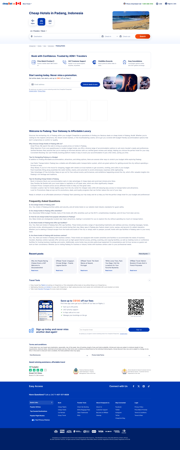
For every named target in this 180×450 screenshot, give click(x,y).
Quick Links (34, 402)
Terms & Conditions (140, 412)
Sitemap (98, 415)
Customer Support (102, 410)
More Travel (26, 4)
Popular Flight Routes (37, 415)
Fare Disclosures (35, 355)
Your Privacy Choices (42, 420)
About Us (99, 407)
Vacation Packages (44, 289)
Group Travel (62, 415)
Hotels (39, 46)
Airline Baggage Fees (83, 410)
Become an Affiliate (102, 412)
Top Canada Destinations (38, 411)
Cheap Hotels (62, 410)
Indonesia (51, 46)
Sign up (139, 330)
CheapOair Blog (120, 418)
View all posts (143, 253)
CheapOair (32, 46)
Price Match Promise (141, 410)
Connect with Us (118, 386)
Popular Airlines (35, 407)
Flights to (44, 285)
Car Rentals (61, 412)
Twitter (117, 410)
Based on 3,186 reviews (36, 374)
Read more (34, 270)
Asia (44, 46)
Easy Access (36, 386)
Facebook (118, 407)
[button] (138, 4)
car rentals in (48, 287)
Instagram (118, 412)
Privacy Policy (41, 91)
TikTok (117, 415)
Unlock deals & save (90, 84)
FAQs (78, 415)
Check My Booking (83, 407)
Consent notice (33, 91)
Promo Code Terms (98, 355)
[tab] (33, 22)
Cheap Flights (62, 407)
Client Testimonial (82, 412)
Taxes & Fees (139, 415)
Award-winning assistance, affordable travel (47, 362)
